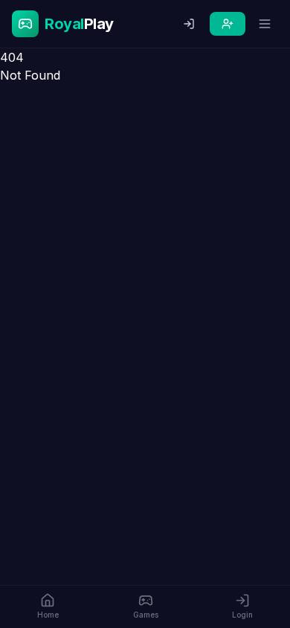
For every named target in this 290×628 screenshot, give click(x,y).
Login (242, 614)
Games (145, 614)
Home (48, 614)
